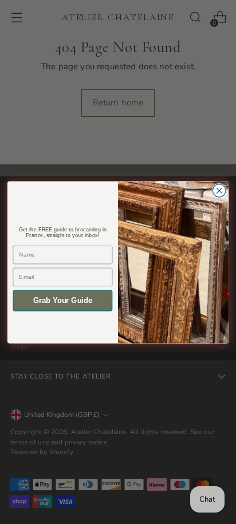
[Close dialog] (219, 190)
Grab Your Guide (62, 300)
